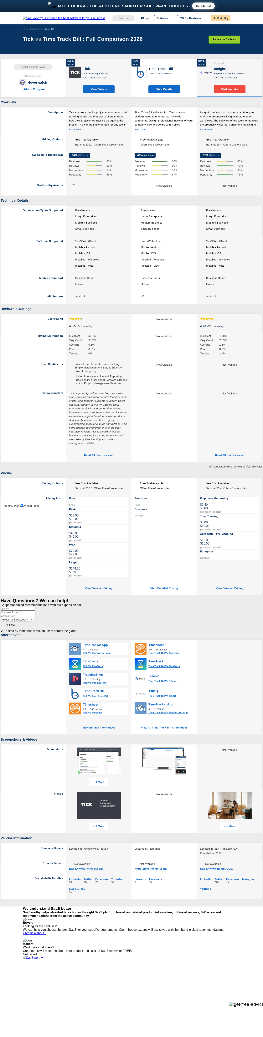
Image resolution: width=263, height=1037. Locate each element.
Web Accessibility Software (137, 996)
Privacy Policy (60, 975)
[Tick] (75, 72)
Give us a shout (34, 933)
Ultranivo (73, 989)
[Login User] (235, 18)
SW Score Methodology (37, 996)
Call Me (9, 625)
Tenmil (72, 979)
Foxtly (72, 1003)
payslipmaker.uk (78, 986)
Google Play (77, 888)
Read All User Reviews (98, 455)
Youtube (116, 879)
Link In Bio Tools (131, 993)
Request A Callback (224, 39)
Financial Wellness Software (138, 1006)
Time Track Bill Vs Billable (162, 681)
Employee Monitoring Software (230, 73)
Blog (25, 993)
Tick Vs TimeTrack (93, 666)
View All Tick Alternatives (98, 727)
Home (26, 29)
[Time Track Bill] (141, 72)
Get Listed (30, 954)
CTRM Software (130, 982)
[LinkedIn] (221, 979)
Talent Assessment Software (138, 999)
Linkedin (75, 879)
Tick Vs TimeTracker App (97, 653)
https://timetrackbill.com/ (151, 868)
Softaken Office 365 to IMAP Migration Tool (94, 1006)
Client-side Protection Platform (139, 989)
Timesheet (90, 704)
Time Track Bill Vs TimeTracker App (168, 712)
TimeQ (153, 691)
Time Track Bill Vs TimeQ (162, 696)
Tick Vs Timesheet (93, 712)
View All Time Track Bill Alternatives (164, 727)
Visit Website (229, 89)
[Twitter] (220, 979)
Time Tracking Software (95, 73)
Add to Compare (33, 89)
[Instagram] (224, 979)
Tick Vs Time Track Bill (95, 696)
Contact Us (29, 1003)
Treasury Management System (139, 1003)
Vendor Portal (31, 986)
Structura (74, 982)
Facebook (101, 879)
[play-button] (121, 794)
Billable (153, 676)
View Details (99, 89)
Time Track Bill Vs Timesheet (164, 653)
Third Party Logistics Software (139, 979)
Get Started (203, 5)
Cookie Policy (60, 982)
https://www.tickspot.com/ (86, 868)
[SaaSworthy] (64, 18)
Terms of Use (60, 979)
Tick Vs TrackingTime (94, 683)
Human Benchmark (80, 996)
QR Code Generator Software (139, 986)
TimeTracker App (95, 645)
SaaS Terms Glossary (36, 999)
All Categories (31, 979)
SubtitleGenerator (79, 999)
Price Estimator (32, 982)
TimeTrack (90, 661)
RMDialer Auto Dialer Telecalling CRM (91, 993)
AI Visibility (221, 18)
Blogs (145, 18)
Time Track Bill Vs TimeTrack (164, 666)
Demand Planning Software (137, 975)
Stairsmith (74, 975)
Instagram (248, 879)
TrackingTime (93, 674)
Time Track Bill (93, 691)
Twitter (88, 879)
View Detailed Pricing (99, 588)
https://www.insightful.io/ (216, 868)
